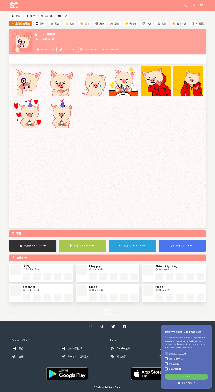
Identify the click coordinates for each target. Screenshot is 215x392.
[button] (193, 5)
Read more (187, 347)
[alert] (186, 357)
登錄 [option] (21, 348)
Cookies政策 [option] (123, 348)
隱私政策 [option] (121, 356)
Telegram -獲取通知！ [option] (79, 356)
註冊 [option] (21, 356)
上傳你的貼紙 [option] (75, 348)
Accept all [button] (186, 376)
